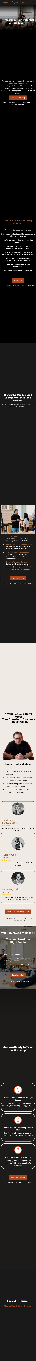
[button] (33, 2)
